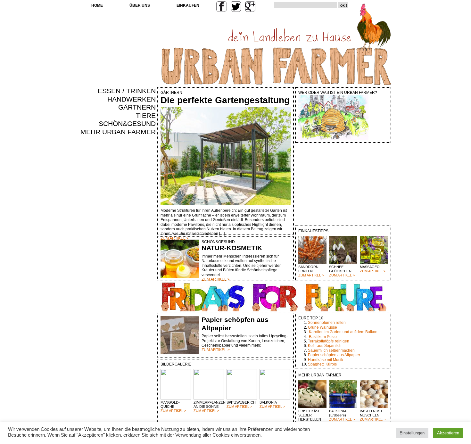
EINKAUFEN (188, 5)
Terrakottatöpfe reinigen (328, 341)
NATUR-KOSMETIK (232, 248)
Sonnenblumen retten (327, 322)
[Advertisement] (137, 245)
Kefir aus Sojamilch (325, 345)
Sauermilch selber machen (331, 350)
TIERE (146, 115)
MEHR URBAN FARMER (118, 132)
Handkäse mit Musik (325, 360)
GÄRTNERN (137, 107)
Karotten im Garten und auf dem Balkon (343, 332)
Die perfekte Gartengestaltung (225, 100)
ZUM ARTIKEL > (311, 275)
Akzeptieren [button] (448, 433)
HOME (97, 5)
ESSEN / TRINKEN (127, 91)
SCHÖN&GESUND (127, 123)
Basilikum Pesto (323, 336)
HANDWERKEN (131, 99)
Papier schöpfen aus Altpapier (334, 355)
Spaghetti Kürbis (322, 364)
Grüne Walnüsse (322, 327)
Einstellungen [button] (412, 433)
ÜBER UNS (139, 5)
